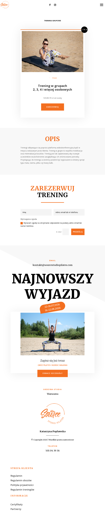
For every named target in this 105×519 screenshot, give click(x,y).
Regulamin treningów (22, 489)
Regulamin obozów (21, 480)
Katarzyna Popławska (52, 431)
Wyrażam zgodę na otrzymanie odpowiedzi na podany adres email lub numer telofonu (51, 224)
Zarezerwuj (52, 107)
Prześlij (78, 232)
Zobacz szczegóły (53, 373)
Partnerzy (15, 509)
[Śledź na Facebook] (50, 5)
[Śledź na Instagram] (55, 5)
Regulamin (16, 475)
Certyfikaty (16, 504)
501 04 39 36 (53, 450)
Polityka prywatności (22, 484)
